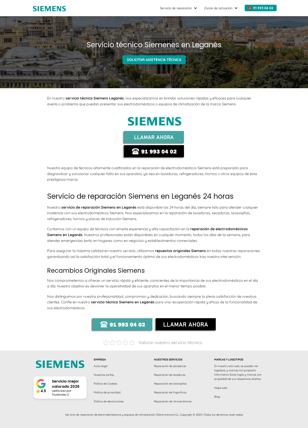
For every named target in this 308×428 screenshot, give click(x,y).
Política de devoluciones (109, 401)
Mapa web (220, 388)
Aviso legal (100, 366)
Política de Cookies (105, 383)
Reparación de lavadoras (169, 374)
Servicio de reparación (176, 8)
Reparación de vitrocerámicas (173, 401)
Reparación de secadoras (170, 366)
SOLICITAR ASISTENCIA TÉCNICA (154, 60)
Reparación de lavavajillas (170, 383)
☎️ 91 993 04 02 (260, 8)
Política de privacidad (107, 392)
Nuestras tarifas (104, 374)
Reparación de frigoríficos (170, 392)
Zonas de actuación (218, 8)
